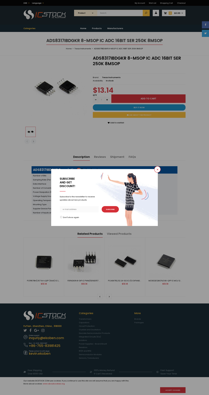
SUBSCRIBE (110, 209)
